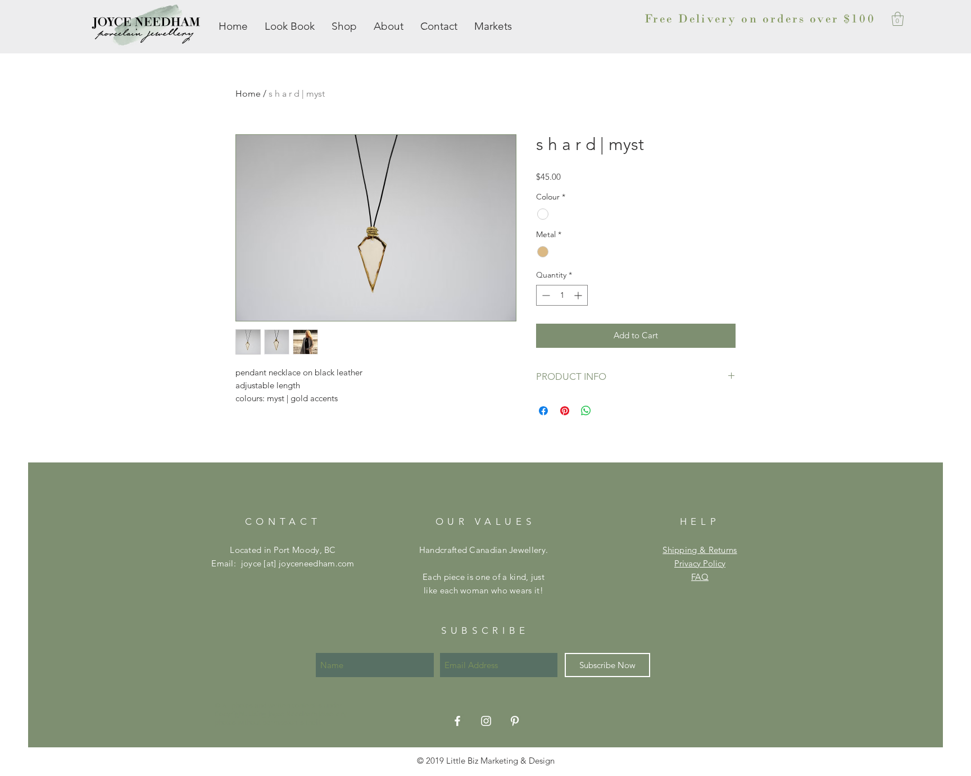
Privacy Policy (699, 563)
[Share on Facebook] (543, 411)
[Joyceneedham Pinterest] (514, 721)
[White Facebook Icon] (457, 721)
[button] (898, 19)
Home (248, 93)
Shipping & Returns (700, 549)
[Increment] (579, 295)
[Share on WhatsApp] (586, 411)
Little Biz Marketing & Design (500, 760)
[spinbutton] (562, 295)
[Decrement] (545, 295)
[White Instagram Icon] (486, 721)
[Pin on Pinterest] (564, 411)
